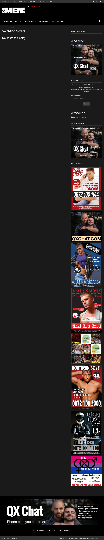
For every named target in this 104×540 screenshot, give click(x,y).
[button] (99, 21)
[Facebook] (93, 1)
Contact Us (41, 1)
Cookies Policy (32, 1)
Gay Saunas (43, 21)
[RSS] (96, 1)
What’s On (8, 21)
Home (4, 28)
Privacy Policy (22, 1)
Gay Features (29, 21)
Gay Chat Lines (58, 21)
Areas (17, 21)
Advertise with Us (50, 1)
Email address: (76, 95)
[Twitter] (100, 1)
